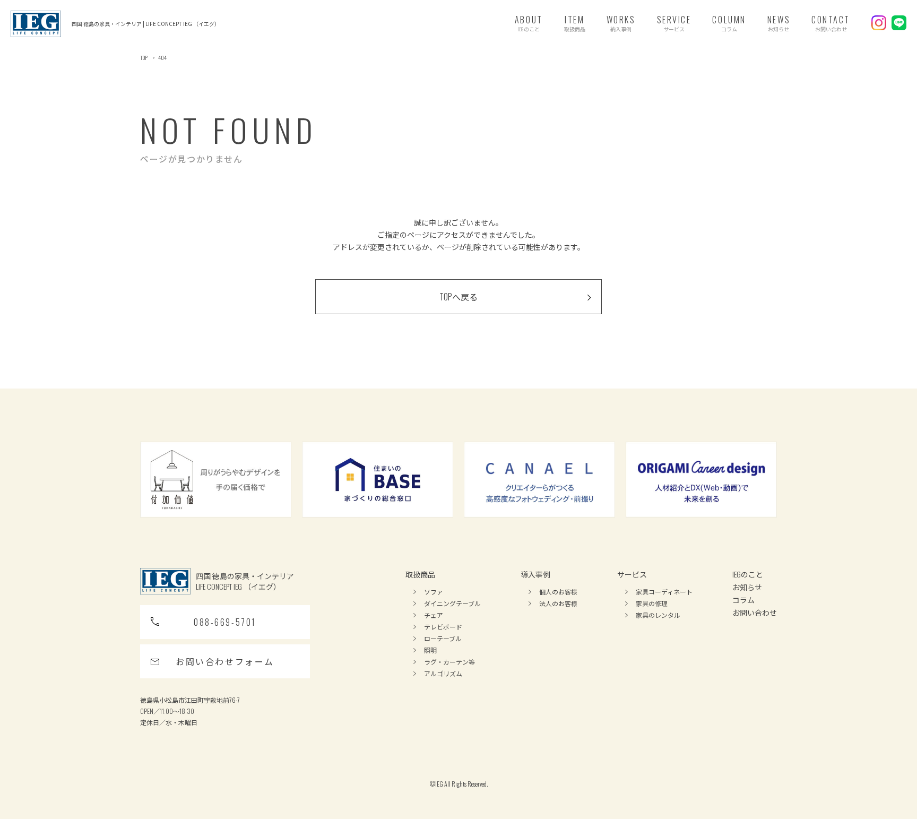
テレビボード (443, 626)
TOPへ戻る (458, 296)
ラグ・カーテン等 (449, 661)
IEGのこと (747, 574)
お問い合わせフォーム (225, 661)
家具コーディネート (664, 591)
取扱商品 (420, 574)
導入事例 (535, 574)
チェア (433, 614)
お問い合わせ (754, 612)
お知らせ (747, 586)
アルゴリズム (443, 673)
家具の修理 (652, 603)
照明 (430, 649)
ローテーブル (443, 638)
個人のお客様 (558, 591)
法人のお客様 (558, 603)
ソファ (433, 591)
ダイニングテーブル (452, 603)
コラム (743, 599)
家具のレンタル (658, 614)
